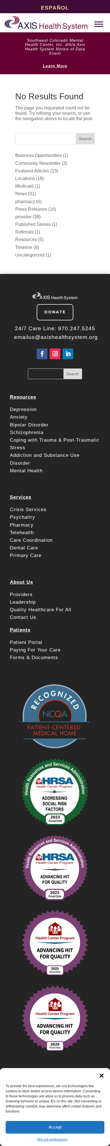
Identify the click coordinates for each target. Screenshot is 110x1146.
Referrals (24, 232)
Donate (55, 311)
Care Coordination (31, 540)
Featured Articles (32, 170)
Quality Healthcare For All (40, 609)
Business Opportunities (38, 155)
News (21, 193)
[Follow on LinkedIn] (68, 354)
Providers (22, 594)
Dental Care (24, 547)
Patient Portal (27, 642)
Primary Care (25, 555)
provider (23, 216)
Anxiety (19, 417)
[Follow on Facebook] (42, 354)
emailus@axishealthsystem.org (56, 337)
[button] (101, 1075)
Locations (25, 178)
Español (55, 8)
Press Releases (31, 209)
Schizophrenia (26, 432)
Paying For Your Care (35, 650)
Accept (55, 1127)
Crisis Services (29, 509)
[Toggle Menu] (98, 24)
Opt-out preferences (52, 1139)
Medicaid (24, 186)
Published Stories (33, 224)
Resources (26, 239)
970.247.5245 (76, 328)
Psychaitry (22, 517)
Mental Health (26, 470)
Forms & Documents (34, 657)
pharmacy (25, 201)
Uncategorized (30, 255)
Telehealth (22, 532)
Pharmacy (22, 525)
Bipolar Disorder (29, 425)
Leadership (23, 602)
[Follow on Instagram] (55, 354)
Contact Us (23, 617)
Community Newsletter (38, 163)
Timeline (23, 247)
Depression (24, 409)
